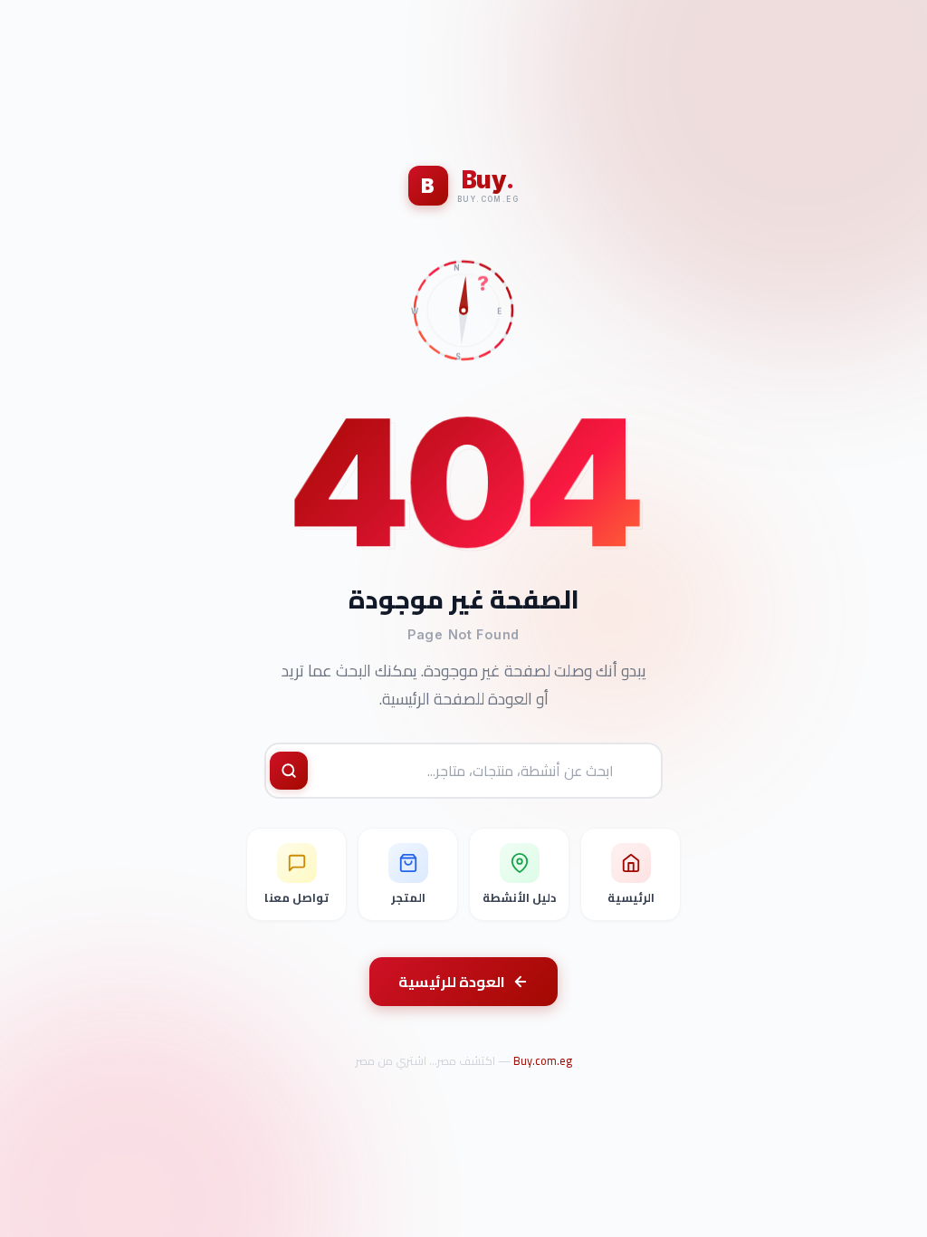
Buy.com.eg (542, 1060)
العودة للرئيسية (451, 981)
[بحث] (289, 771)
